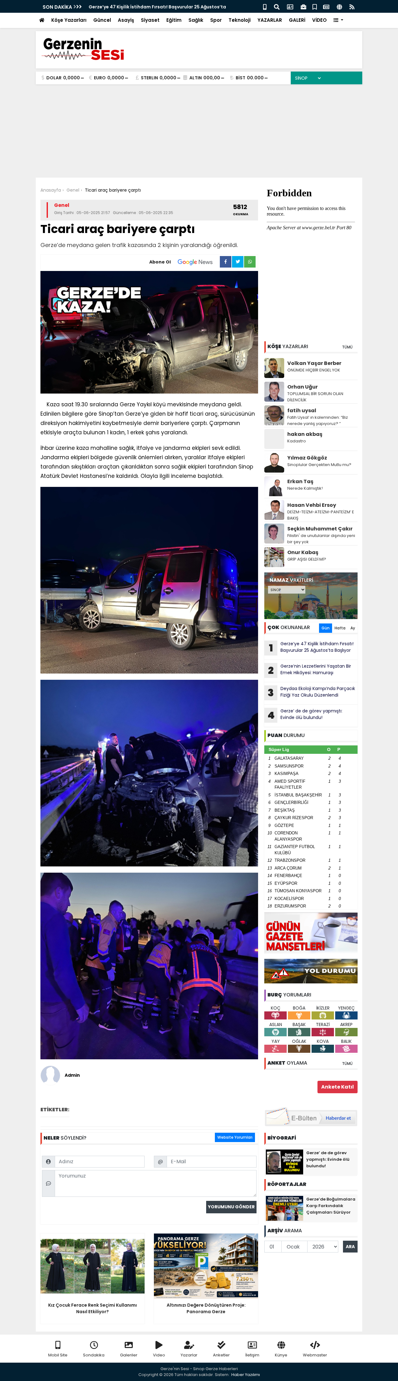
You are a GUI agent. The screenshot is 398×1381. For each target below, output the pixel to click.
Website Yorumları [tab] (234, 1137)
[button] (338, 20)
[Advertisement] (199, 131)
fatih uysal (301, 410)
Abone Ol (160, 262)
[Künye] (339, 6)
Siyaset (150, 20)
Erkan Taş (300, 481)
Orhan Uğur (302, 386)
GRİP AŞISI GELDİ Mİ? (306, 559)
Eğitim (174, 20)
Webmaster (315, 1355)
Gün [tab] (326, 628)
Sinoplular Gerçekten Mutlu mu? (319, 465)
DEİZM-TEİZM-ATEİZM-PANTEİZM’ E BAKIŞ (320, 515)
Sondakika (93, 1355)
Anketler (221, 1355)
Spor (216, 20)
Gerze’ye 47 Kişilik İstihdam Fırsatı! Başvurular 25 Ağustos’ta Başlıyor (311, 648)
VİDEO (319, 20)
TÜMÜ (347, 347)
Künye (281, 1355)
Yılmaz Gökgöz (307, 457)
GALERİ (297, 20)
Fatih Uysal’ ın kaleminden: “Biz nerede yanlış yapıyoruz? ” (317, 420)
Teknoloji (240, 20)
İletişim (252, 1355)
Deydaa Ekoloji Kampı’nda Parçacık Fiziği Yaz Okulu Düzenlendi (311, 692)
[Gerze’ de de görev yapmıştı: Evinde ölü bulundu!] (284, 1162)
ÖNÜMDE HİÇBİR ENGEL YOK (313, 370)
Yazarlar (189, 1355)
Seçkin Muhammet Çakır (320, 528)
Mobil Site (57, 1355)
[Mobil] (265, 6)
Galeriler (128, 1355)
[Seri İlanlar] (314, 6)
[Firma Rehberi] (303, 6)
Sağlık (195, 20)
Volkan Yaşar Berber (314, 363)
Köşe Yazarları (68, 20)
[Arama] (277, 6)
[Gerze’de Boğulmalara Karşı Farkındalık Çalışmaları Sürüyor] (284, 1208)
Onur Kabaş (302, 552)
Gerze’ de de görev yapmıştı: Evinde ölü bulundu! (304, 715)
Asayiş (126, 20)
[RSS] (352, 6)
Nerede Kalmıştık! (305, 488)
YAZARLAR (269, 20)
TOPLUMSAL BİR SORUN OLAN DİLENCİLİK (315, 397)
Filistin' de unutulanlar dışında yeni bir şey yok (321, 539)
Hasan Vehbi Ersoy (311, 505)
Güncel (102, 20)
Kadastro (296, 441)
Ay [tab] (352, 628)
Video (159, 1355)
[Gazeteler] (326, 6)
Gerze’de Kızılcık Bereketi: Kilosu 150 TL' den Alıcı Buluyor (152, 7)
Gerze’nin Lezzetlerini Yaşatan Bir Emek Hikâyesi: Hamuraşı (309, 670)
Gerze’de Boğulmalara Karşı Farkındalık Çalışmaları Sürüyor (330, 1205)
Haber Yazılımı (245, 1375)
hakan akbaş (304, 434)
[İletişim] (290, 6)
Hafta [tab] (340, 628)
